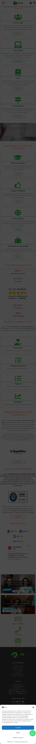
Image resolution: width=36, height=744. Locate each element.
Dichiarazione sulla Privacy (21, 741)
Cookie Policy (10, 741)
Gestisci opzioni (18, 737)
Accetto (18, 727)
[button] (33, 707)
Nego (18, 732)
